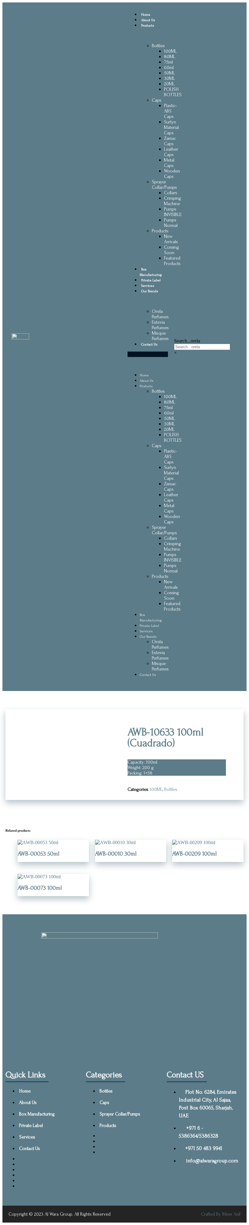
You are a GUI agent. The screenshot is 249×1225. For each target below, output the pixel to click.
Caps (157, 100)
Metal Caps (169, 162)
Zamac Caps (170, 141)
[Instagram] (153, 1046)
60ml (169, 67)
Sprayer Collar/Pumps (164, 184)
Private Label (151, 280)
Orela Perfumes (160, 314)
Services (147, 286)
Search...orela (187, 340)
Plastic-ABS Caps (170, 111)
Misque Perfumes (160, 335)
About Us (148, 20)
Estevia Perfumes (160, 324)
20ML (169, 84)
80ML (169, 56)
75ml (168, 62)
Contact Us (149, 344)
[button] (148, 354)
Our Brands (149, 291)
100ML (170, 51)
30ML (169, 78)
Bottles (158, 45)
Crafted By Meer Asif (220, 1214)
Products (147, 26)
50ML (169, 73)
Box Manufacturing (37, 1114)
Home (145, 15)
